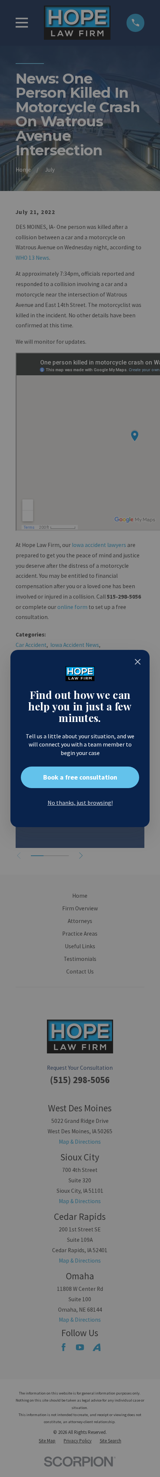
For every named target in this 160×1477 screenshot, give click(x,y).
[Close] (137, 662)
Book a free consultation (80, 777)
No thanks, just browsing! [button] (80, 802)
